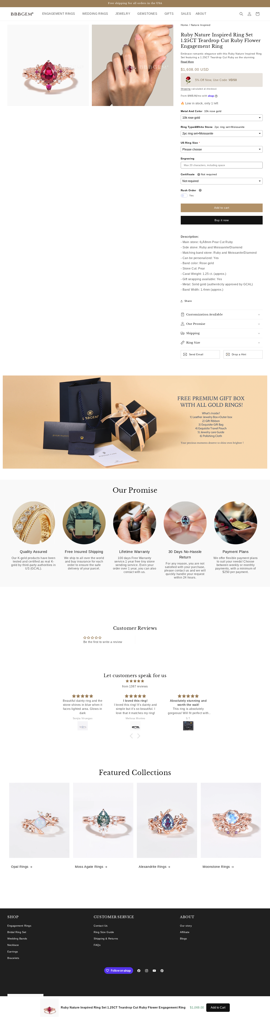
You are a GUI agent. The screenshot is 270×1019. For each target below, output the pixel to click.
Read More (187, 62)
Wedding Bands (17, 938)
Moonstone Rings (216, 867)
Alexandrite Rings (152, 867)
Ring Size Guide (104, 932)
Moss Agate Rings (89, 867)
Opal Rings (19, 867)
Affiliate (184, 932)
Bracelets (13, 958)
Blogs (183, 938)
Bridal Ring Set (16, 932)
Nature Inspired (200, 25)
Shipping (186, 89)
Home (184, 25)
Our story (186, 925)
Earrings (12, 951)
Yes (191, 195)
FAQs (97, 944)
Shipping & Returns (106, 938)
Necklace (13, 944)
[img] (135, 681)
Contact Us (101, 925)
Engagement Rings (19, 925)
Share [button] (188, 300)
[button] (60, 14)
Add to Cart (218, 1007)
